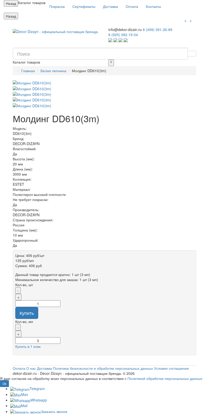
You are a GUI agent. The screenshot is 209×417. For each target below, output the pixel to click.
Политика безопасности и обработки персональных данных (103, 368)
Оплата (132, 6)
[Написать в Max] (121, 39)
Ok (4, 383)
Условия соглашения (171, 368)
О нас (31, 368)
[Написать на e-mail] (126, 39)
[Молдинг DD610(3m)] (104, 82)
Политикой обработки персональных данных (164, 378)
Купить (27, 313)
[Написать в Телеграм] (115, 39)
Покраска (57, 6)
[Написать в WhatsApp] (110, 39)
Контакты (153, 6)
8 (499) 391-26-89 (157, 29)
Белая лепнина (53, 70)
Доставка (110, 6)
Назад (11, 3)
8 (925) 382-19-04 (123, 34)
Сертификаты (83, 6)
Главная (28, 70)
